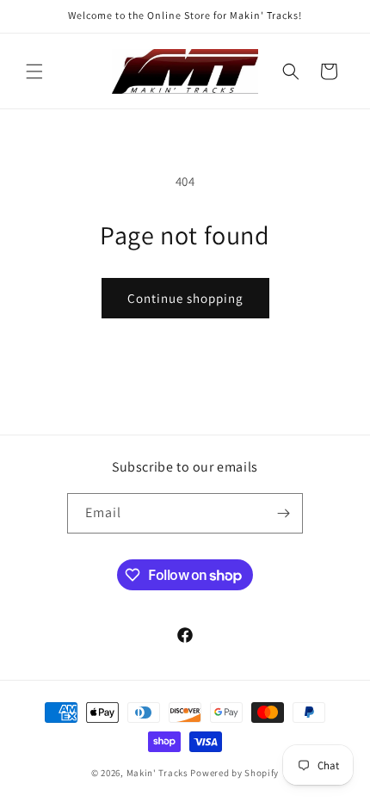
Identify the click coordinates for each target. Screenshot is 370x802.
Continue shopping (185, 298)
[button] (34, 71)
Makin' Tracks (158, 773)
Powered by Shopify (234, 773)
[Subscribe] (283, 513)
